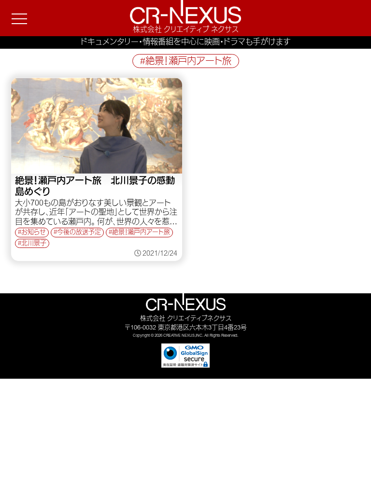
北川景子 (33, 244)
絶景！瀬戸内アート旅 (141, 233)
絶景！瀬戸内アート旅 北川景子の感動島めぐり (95, 187)
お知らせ (33, 233)
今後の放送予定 (79, 233)
